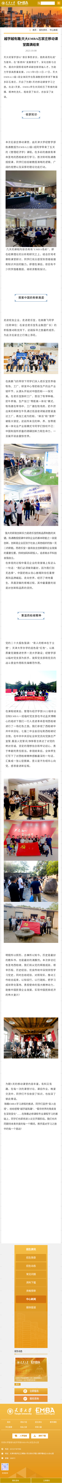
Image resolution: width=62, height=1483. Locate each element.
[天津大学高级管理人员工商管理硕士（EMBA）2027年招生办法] (31, 1369)
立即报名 (34, 1391)
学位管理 (8, 1427)
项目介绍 (23, 1422)
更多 (17, 1384)
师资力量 (38, 1427)
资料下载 (42, 1436)
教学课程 (53, 1422)
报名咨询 (34, 1398)
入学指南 (23, 1436)
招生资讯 (43, 30)
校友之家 (23, 1427)
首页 (34, 30)
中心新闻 (53, 30)
